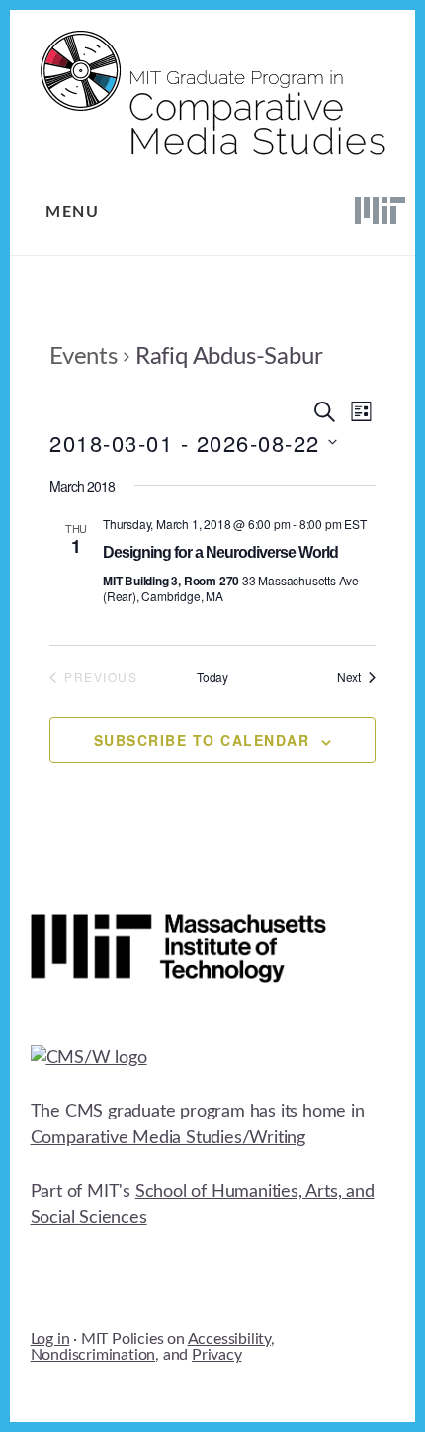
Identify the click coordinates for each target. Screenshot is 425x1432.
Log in (50, 1339)
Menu (72, 212)
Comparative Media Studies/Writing (168, 1138)
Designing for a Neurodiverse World (220, 552)
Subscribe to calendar (202, 740)
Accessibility (229, 1339)
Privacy (217, 1355)
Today (212, 677)
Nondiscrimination (93, 1355)
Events (83, 357)
